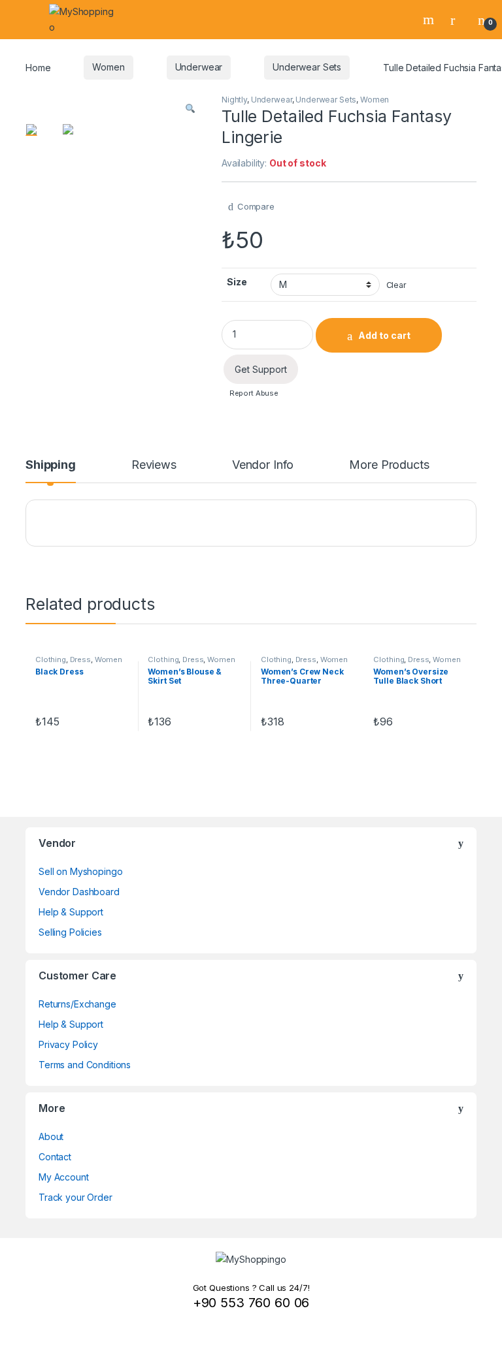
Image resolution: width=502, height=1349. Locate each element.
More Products (389, 465)
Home (37, 66)
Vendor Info (262, 465)
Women (108, 66)
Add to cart (384, 335)
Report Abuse (252, 393)
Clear (396, 285)
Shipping (50, 465)
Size (236, 281)
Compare (256, 206)
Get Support (261, 369)
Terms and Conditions (85, 1064)
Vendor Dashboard (79, 891)
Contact (55, 1156)
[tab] (50, 471)
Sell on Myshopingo (80, 871)
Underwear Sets (307, 66)
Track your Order (75, 1197)
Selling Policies (70, 932)
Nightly (234, 99)
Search (430, 19)
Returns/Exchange (77, 1003)
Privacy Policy (68, 1044)
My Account (64, 1176)
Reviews (153, 465)
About (51, 1136)
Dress (80, 659)
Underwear (199, 66)
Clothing (50, 659)
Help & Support (71, 911)
